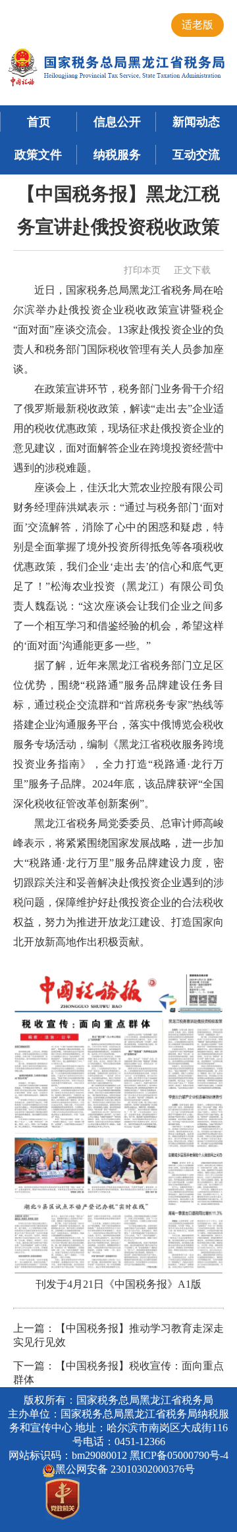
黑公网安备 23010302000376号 (125, 1469)
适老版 (197, 24)
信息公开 (117, 121)
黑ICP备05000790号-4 (179, 1455)
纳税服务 (117, 154)
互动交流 (196, 154)
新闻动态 (196, 121)
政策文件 (38, 154)
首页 (39, 121)
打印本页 (142, 270)
